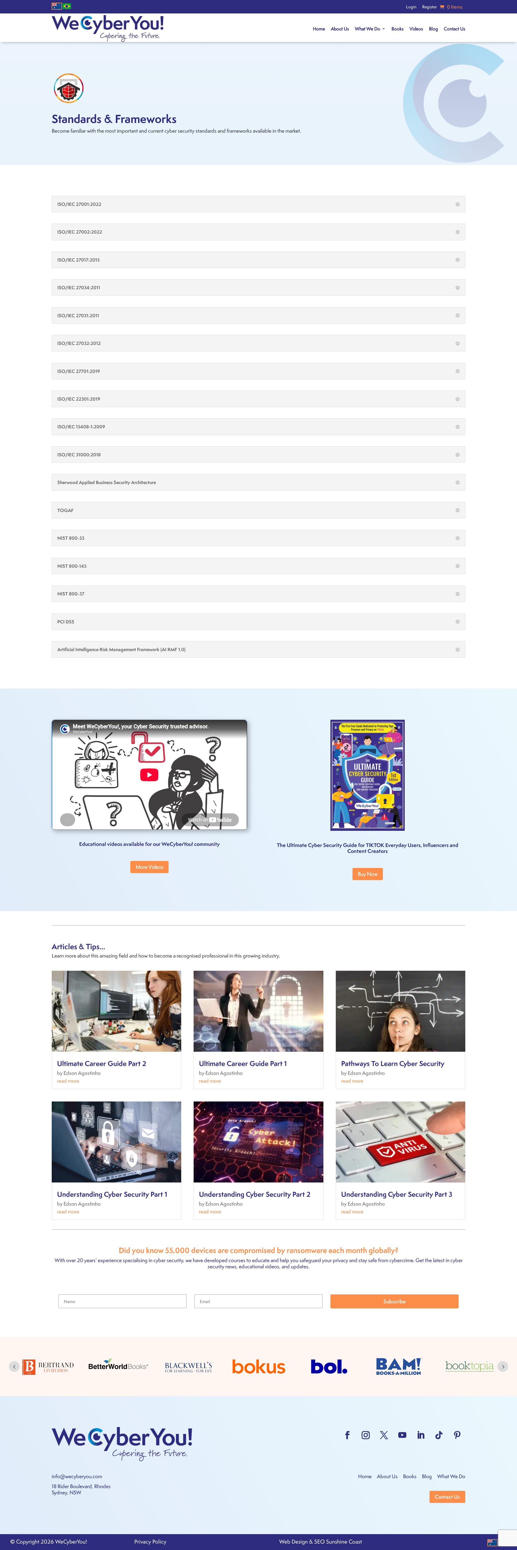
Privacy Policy (150, 1541)
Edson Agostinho (82, 1072)
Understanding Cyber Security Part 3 (396, 1194)
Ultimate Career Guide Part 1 (243, 1063)
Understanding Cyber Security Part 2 (254, 1194)
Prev (14, 1366)
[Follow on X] (384, 1435)
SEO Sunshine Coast (338, 1541)
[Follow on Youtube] (402, 1435)
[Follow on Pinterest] (457, 1435)
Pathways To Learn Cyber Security (392, 1063)
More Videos (149, 866)
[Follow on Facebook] (347, 1435)
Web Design (293, 1541)
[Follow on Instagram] (366, 1435)
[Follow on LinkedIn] (421, 1435)
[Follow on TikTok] (439, 1435)
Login (411, 7)
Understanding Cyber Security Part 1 (112, 1194)
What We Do (367, 28)
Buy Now (368, 873)
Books (398, 28)
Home (319, 28)
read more (68, 1080)
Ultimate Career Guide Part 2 (101, 1063)
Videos (416, 28)
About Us (340, 28)
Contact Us (454, 28)
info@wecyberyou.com (77, 1476)
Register (429, 7)
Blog (433, 28)
